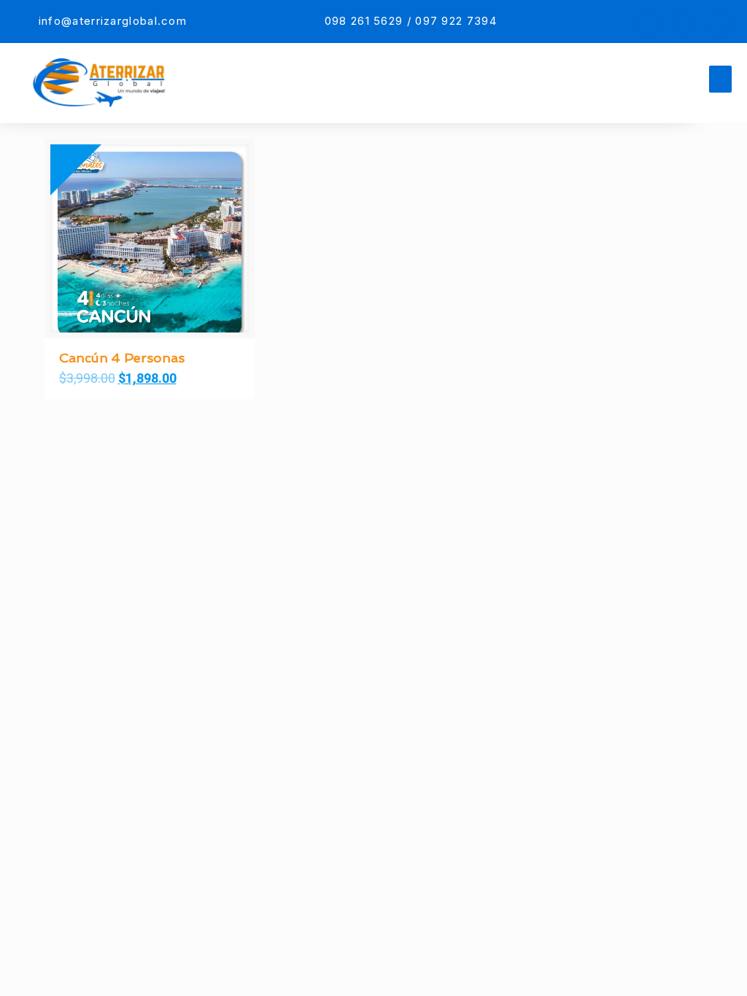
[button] (720, 79)
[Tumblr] (719, 22)
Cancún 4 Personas (122, 357)
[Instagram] (683, 22)
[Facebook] (647, 22)
